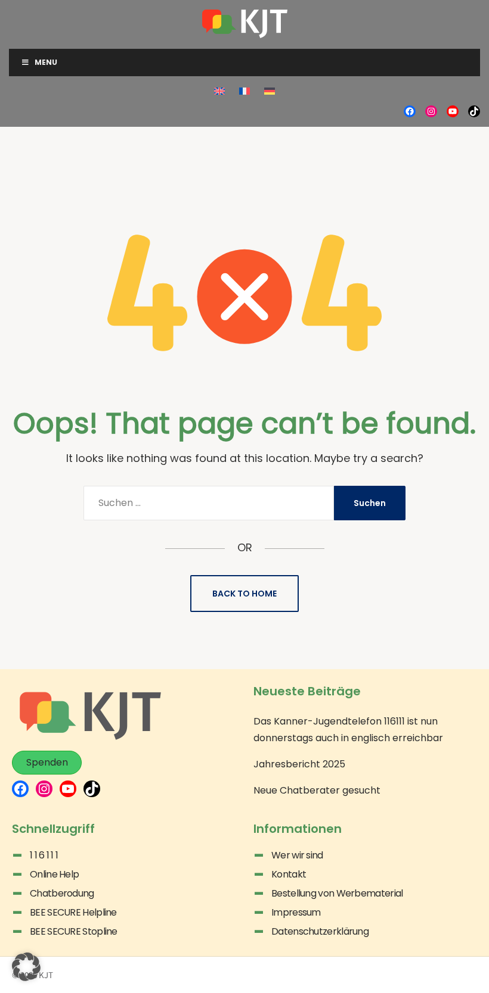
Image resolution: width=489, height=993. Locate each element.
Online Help (54, 874)
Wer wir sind (297, 855)
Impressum (296, 912)
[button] (26, 967)
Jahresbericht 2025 (299, 764)
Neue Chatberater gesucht (316, 790)
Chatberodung (62, 893)
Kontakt (288, 874)
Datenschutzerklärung (320, 931)
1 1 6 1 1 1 (44, 855)
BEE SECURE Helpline (73, 912)
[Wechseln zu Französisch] (244, 90)
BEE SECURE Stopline (73, 931)
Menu (46, 62)
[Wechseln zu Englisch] (219, 90)
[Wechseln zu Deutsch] (269, 90)
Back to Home (244, 593)
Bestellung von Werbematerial (337, 893)
